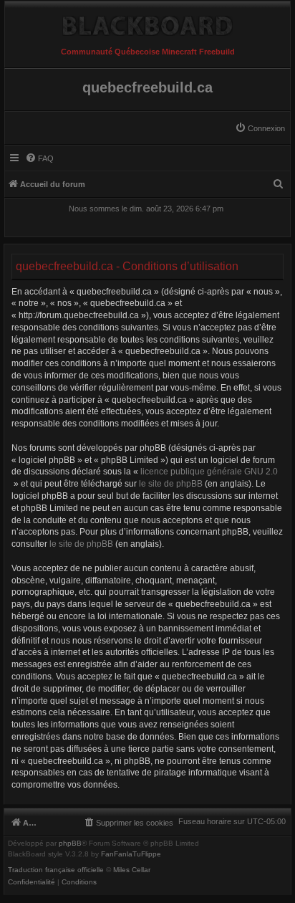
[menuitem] (260, 128)
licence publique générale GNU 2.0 (209, 472)
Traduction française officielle (56, 870)
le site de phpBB (171, 484)
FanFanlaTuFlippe (131, 854)
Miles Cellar (131, 870)
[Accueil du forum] (147, 22)
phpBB (70, 843)
